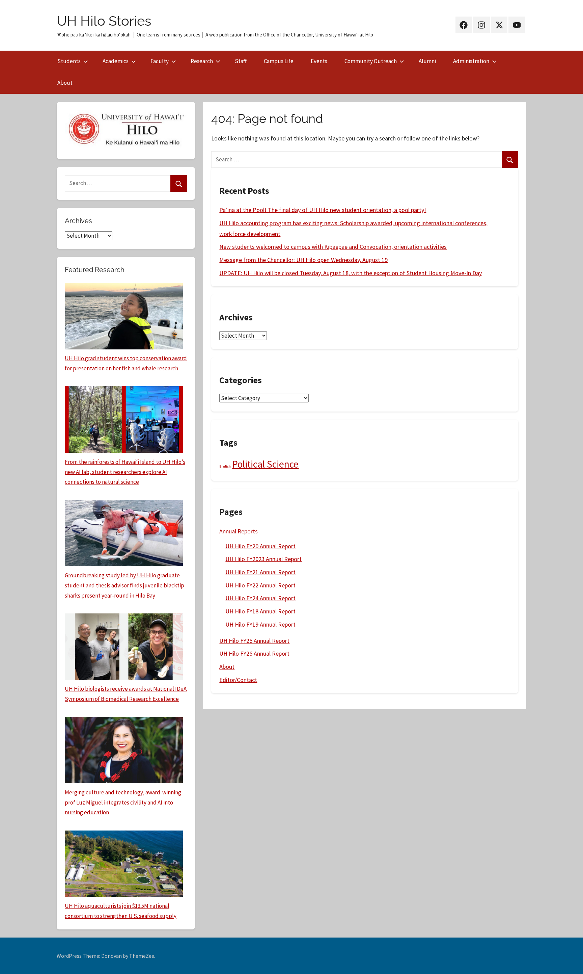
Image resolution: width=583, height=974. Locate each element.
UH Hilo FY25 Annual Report (254, 640)
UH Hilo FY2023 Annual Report (263, 559)
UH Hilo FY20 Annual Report (260, 546)
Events (319, 61)
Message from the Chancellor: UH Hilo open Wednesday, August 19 (303, 260)
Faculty (159, 61)
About (65, 82)
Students (69, 61)
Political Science (265, 464)
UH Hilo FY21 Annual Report (260, 572)
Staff (241, 61)
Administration (471, 61)
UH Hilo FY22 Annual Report (260, 585)
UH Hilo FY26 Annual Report (254, 653)
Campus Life (279, 61)
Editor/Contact (238, 680)
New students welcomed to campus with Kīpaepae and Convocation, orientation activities (333, 247)
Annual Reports (238, 531)
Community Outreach (370, 61)
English (225, 466)
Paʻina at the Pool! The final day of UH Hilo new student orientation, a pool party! (322, 210)
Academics (116, 61)
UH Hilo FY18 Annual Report (260, 611)
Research (202, 61)
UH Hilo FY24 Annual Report (260, 598)
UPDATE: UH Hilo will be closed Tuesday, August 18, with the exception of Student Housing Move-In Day (350, 273)
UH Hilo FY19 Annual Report (260, 624)
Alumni (427, 61)
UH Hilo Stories (104, 21)
